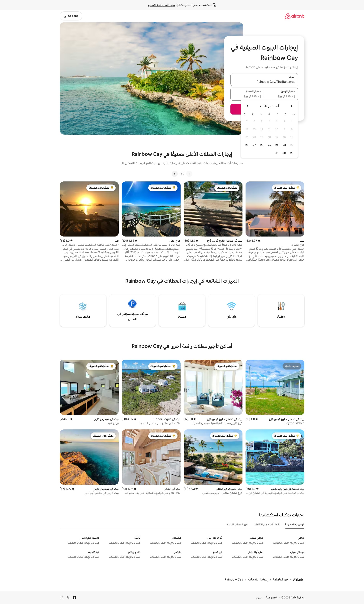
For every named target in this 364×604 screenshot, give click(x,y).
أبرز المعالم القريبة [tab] (237, 524)
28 (246, 145)
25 (269, 145)
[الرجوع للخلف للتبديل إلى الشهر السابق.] (291, 106)
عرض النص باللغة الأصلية (161, 5)
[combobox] (264, 82)
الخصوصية (271, 597)
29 (291, 153)
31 (277, 153)
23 (284, 145)
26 (261, 145)
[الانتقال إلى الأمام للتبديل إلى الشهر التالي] (247, 106)
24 (276, 145)
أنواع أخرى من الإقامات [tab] (266, 524)
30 (284, 153)
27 (254, 145)
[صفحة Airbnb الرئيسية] (294, 16)
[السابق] (189, 174)
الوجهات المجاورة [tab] (294, 524)
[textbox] (281, 96)
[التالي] (175, 174)
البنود (259, 597)
